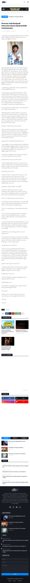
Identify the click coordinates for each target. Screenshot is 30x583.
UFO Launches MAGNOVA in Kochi (17, 441)
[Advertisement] (15, 420)
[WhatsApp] (16, 313)
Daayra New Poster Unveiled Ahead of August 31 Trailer (6, 348)
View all (27, 317)
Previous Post (5, 390)
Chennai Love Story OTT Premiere (18, 16)
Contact (20, 580)
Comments (24, 438)
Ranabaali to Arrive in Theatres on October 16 (22, 331)
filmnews (7, 20)
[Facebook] (6, 313)
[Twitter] (9, 313)
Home (2, 20)
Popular (6, 438)
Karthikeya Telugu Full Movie (16, 447)
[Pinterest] (13, 313)
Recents (15, 438)
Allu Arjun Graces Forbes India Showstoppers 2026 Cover (15, 483)
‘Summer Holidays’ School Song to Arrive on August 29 (7, 332)
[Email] (19, 313)
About (14, 580)
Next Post (25, 390)
